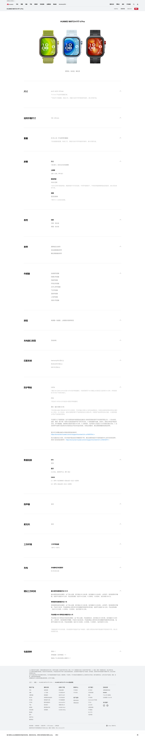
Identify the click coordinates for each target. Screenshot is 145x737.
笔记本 (30, 697)
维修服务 (46, 695)
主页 (30, 682)
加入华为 (90, 712)
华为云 (89, 702)
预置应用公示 (62, 705)
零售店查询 (76, 703)
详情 (56, 735)
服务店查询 (76, 700)
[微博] (107, 705)
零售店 (117, 4)
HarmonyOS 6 (62, 4)
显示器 (30, 700)
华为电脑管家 (62, 700)
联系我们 (46, 705)
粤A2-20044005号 (60, 728)
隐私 (89, 695)
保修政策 (46, 690)
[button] (133, 4)
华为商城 (90, 697)
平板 (31, 4)
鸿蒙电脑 (31, 695)
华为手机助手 (62, 697)
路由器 (54, 4)
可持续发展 (90, 692)
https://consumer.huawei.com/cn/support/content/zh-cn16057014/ (72, 434)
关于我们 (90, 690)
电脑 (26, 4)
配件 (30, 714)
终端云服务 (61, 690)
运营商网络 (90, 707)
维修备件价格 (47, 700)
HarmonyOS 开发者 (92, 700)
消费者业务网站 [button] (10, 1)
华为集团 (90, 710)
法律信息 (57, 725)
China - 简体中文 (112, 725)
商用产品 (31, 717)
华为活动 (76, 692)
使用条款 (37, 725)
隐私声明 (43, 725)
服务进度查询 (47, 702)
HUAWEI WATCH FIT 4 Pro (15, 9)
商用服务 (46, 710)
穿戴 (22, 4)
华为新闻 (76, 690)
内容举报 (90, 714)
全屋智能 (49, 4)
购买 (136, 9)
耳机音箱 (42, 4)
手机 (17, 4)
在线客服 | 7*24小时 (107, 697)
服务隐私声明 (47, 707)
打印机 (30, 702)
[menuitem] (17, 4)
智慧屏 (36, 4)
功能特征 (116, 9)
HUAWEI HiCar (62, 707)
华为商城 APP (62, 692)
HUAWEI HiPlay (62, 710)
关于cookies (50, 725)
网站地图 (31, 725)
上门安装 (46, 692)
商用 (123, 4)
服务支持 (112, 4)
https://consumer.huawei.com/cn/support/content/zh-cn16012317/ (87, 440)
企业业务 (90, 705)
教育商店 (31, 719)
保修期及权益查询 (48, 697)
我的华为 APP (62, 695)
